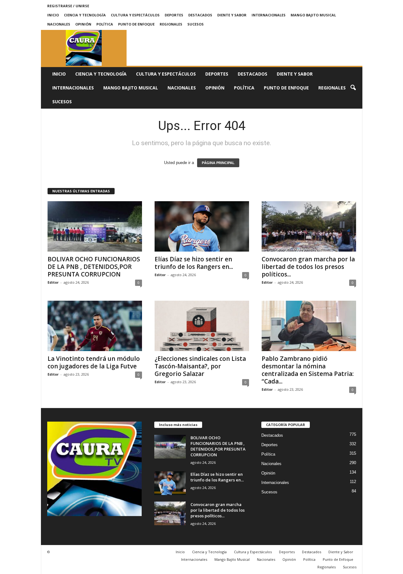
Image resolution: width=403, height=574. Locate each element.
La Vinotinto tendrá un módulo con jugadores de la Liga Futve (94, 362)
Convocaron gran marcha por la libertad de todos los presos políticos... (308, 266)
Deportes (174, 15)
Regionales (171, 24)
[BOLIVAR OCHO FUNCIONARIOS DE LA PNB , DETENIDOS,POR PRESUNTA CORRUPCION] (95, 226)
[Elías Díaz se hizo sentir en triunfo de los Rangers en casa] (202, 226)
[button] (353, 88)
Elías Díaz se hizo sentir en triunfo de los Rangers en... (194, 263)
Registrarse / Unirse (68, 5)
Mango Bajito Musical (313, 15)
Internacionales (269, 15)
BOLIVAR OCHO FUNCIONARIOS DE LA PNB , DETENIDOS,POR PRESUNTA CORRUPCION (94, 266)
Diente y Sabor (232, 15)
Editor (53, 282)
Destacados (200, 15)
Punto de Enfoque (136, 24)
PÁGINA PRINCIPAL (218, 163)
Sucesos (195, 24)
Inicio (53, 15)
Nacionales (58, 24)
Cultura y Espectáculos (135, 15)
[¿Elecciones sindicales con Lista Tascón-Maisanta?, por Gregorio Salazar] (202, 326)
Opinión (83, 24)
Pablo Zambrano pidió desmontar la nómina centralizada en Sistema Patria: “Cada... (308, 370)
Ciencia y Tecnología (85, 15)
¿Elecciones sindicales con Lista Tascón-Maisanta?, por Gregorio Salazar (200, 366)
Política (104, 24)
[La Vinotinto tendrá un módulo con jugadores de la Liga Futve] (95, 326)
